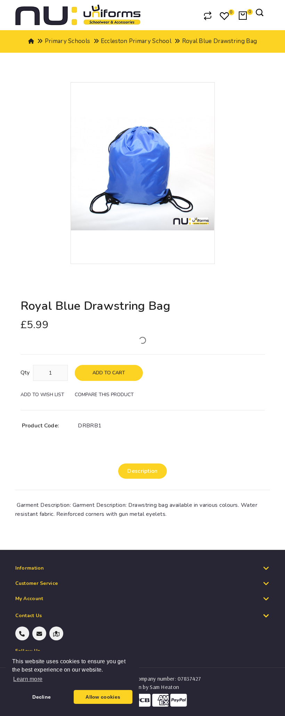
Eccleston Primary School (136, 41)
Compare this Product (104, 394)
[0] (225, 16)
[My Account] (190, 16)
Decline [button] (41, 697)
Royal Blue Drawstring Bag (219, 41)
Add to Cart (108, 372)
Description (142, 471)
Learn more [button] (27, 679)
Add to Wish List (42, 394)
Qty (25, 372)
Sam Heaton (164, 686)
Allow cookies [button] (103, 697)
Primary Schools (67, 41)
